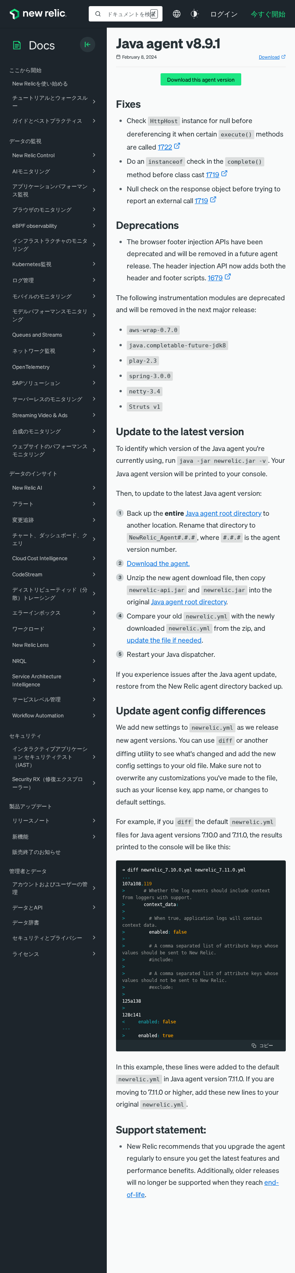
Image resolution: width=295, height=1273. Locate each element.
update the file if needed (164, 639)
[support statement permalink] (210, 1129)
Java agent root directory (224, 512)
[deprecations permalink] (183, 225)
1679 (215, 277)
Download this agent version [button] (201, 79)
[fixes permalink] (145, 104)
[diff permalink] (271, 710)
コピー (266, 1045)
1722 (165, 146)
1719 (212, 174)
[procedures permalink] (250, 431)
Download (269, 57)
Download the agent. (158, 563)
